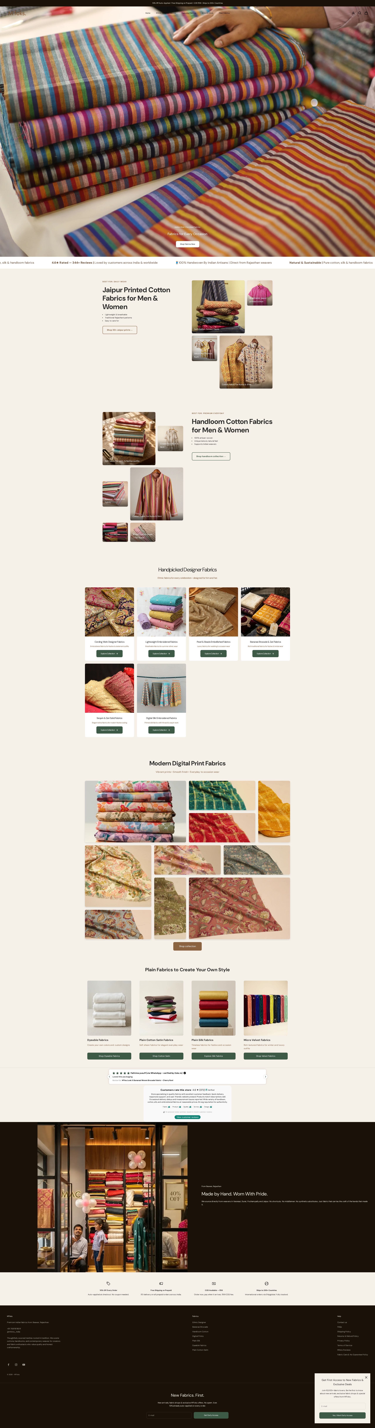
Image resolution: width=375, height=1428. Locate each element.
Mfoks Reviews (344, 1350)
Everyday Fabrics (189, 13)
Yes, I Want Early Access (342, 1415)
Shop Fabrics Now (187, 244)
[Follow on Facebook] (8, 1364)
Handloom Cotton (200, 1331)
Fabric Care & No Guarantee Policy (352, 1354)
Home (147, 13)
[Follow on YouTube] (23, 1364)
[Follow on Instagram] (16, 1364)
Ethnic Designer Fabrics (166, 13)
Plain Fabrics (224, 13)
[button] (187, 1076)
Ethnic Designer (199, 1322)
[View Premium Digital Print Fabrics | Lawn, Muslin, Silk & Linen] (135, 811)
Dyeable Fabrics (199, 1345)
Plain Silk (196, 1340)
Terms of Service (344, 1345)
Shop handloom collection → (211, 456)
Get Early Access (211, 1415)
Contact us (342, 1322)
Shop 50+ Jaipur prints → (120, 330)
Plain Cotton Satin (200, 1350)
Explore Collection (108, 653)
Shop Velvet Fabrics (265, 1056)
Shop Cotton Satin (161, 1056)
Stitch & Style (207, 13)
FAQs (339, 1327)
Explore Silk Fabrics (213, 1056)
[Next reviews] (265, 1077)
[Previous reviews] (109, 1077)
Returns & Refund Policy (348, 1336)
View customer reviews (187, 1117)
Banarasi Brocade (200, 1327)
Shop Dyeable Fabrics (109, 1056)
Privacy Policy (343, 1340)
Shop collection (187, 946)
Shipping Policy (344, 1331)
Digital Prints (198, 1336)
